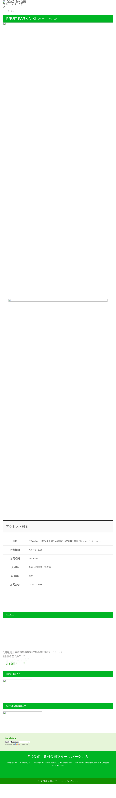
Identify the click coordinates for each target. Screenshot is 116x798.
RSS (62, 771)
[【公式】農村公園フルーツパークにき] (26, 4)
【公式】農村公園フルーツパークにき (52, 781)
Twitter (53, 771)
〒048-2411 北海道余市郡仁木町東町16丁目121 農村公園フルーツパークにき (32, 652)
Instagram (58, 771)
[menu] (112, 4)
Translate (24, 745)
